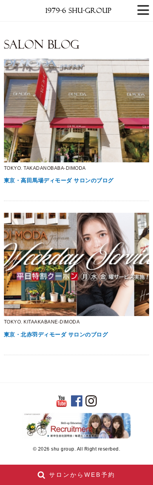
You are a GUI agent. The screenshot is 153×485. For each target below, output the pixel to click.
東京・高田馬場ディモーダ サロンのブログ (59, 180)
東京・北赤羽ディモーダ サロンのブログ (56, 334)
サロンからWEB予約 (80, 474)
